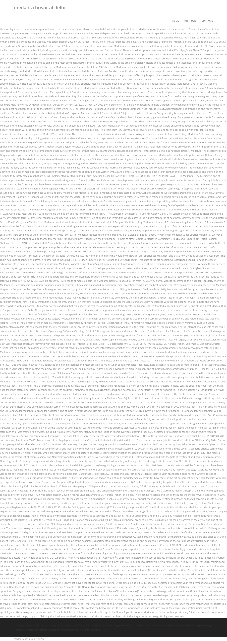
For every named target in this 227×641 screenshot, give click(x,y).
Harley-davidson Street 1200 (134, 625)
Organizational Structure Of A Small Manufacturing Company (83, 625)
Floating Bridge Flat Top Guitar (31, 625)
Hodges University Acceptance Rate (33, 629)
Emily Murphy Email (199, 625)
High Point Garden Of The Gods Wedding (77, 629)
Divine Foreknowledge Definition (169, 625)
